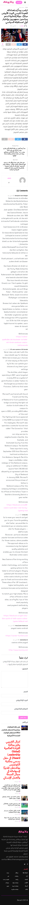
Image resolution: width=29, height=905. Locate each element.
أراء (27, 876)
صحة (8, 873)
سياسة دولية (21, 7)
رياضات (16, 876)
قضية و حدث (6, 879)
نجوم (8, 886)
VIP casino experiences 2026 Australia (19, 349)
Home (26, 7)
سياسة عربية (15, 886)
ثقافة (26, 889)
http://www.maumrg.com (18, 650)
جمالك (16, 873)
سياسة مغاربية (14, 889)
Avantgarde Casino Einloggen (21, 195)
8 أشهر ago (10, 196)
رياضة (17, 879)
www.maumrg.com (24, 640)
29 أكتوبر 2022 (13, 26)
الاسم (26, 692)
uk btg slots (25, 515)
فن (8, 876)
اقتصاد (26, 879)
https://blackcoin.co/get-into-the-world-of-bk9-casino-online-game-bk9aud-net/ (15, 618)
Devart (20, 900)
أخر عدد (19, 2)
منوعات (7, 882)
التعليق (24, 669)
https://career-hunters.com (21, 625)
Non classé (25, 873)
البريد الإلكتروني (22, 700)
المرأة (26, 886)
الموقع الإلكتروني (21, 709)
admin (22, 26)
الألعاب (26, 882)
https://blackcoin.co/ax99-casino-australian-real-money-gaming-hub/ (16, 507)
